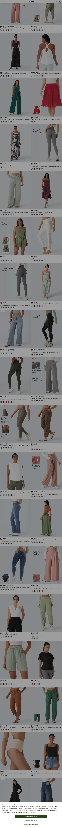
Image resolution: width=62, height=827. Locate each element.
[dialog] (31, 413)
